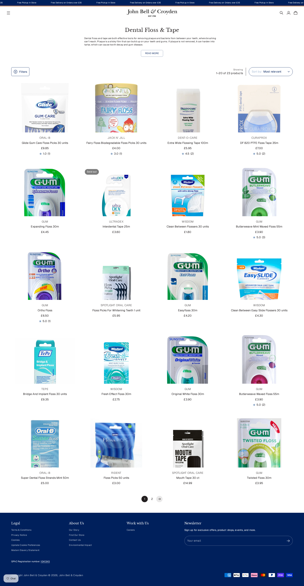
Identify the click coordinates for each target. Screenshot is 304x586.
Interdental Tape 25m (116, 226)
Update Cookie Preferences (25, 545)
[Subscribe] (288, 541)
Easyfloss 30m (187, 310)
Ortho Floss (45, 310)
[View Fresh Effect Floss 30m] (116, 368)
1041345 (45, 561)
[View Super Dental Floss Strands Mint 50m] (44, 451)
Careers (131, 529)
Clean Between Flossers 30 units (188, 226)
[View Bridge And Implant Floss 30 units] (44, 368)
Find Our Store (76, 535)
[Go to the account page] (288, 12)
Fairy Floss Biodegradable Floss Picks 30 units (116, 143)
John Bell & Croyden (71, 575)
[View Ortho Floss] (44, 284)
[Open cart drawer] (295, 12)
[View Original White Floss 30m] (187, 368)
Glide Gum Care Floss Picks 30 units (45, 143)
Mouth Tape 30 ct (187, 478)
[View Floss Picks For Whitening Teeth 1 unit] (116, 284)
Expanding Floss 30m (45, 226)
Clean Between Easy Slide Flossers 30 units (259, 310)
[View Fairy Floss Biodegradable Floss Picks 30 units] (116, 116)
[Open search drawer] (281, 12)
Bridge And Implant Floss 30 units (45, 394)
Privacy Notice (19, 535)
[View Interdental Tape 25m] (116, 200)
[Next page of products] (159, 499)
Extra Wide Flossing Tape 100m (187, 143)
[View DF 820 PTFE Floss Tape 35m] (259, 116)
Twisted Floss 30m (259, 478)
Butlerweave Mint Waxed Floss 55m (259, 226)
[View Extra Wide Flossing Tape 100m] (187, 116)
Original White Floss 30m (188, 394)
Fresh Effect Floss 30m (116, 394)
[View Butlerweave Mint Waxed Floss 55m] (259, 200)
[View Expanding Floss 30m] (44, 200)
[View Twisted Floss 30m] (259, 451)
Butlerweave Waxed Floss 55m (259, 394)
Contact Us (75, 539)
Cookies (15, 539)
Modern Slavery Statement (25, 550)
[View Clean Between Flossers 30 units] (187, 200)
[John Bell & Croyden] (152, 13)
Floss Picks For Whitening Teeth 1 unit (116, 310)
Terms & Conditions (21, 529)
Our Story (74, 529)
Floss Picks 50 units (116, 478)
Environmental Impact (80, 545)
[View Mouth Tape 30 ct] (187, 451)
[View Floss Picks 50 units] (116, 451)
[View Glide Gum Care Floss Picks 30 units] (44, 116)
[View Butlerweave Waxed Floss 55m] (259, 368)
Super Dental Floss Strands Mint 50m (45, 478)
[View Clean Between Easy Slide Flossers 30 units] (259, 284)
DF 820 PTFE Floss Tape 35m (259, 143)
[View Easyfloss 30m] (187, 284)
